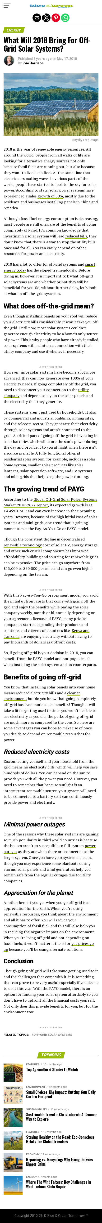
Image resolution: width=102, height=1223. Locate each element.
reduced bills (76, 236)
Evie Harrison (33, 63)
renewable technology (23, 545)
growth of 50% (50, 196)
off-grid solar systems (52, 1034)
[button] (7, 6)
